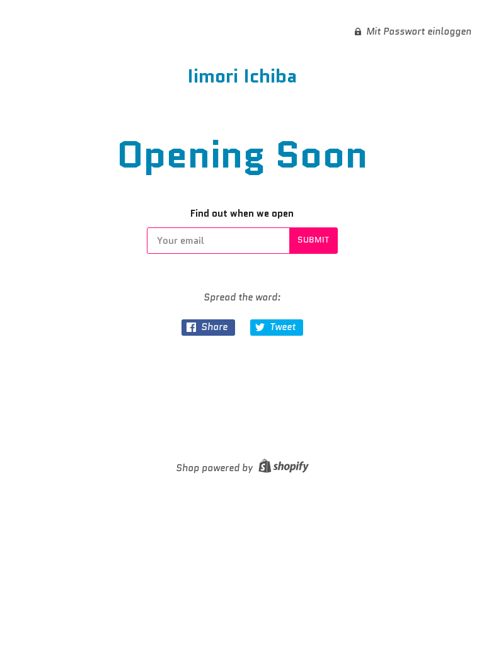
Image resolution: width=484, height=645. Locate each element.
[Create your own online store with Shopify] (282, 468)
